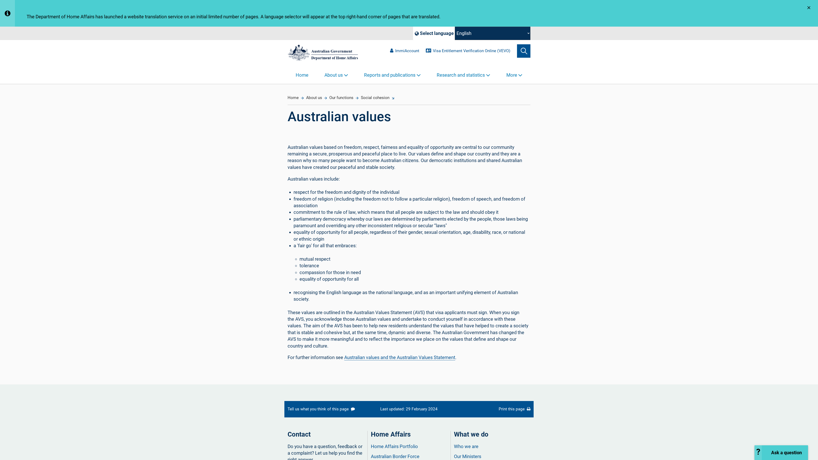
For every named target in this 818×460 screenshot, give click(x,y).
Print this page (512, 409)
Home (302, 75)
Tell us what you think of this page (319, 409)
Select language (436, 33)
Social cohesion (375, 97)
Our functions (341, 97)
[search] (523, 51)
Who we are (466, 446)
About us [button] (333, 75)
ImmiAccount (407, 51)
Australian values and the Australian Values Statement (399, 357)
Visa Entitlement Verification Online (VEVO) (471, 51)
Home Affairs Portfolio (394, 446)
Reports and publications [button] (389, 75)
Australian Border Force (395, 456)
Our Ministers (467, 456)
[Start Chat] (781, 452)
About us (314, 97)
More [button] (511, 75)
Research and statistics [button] (461, 75)
